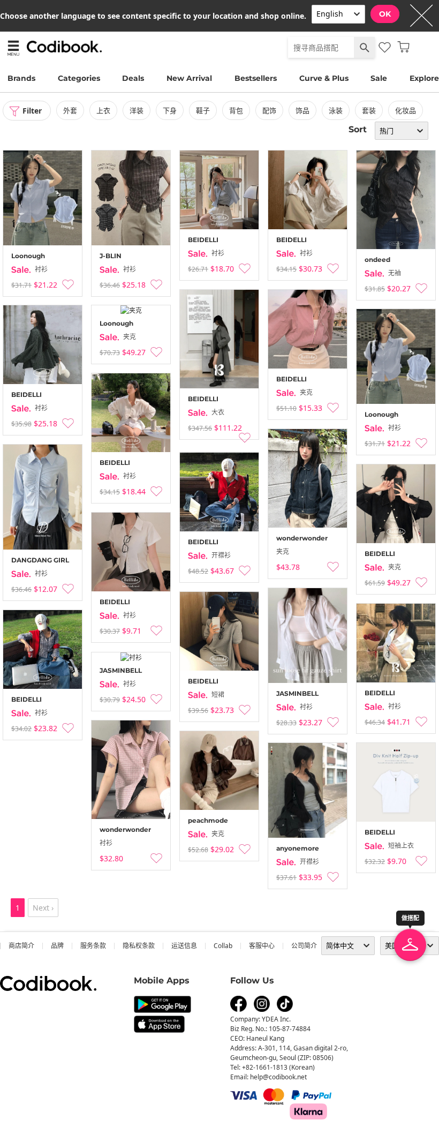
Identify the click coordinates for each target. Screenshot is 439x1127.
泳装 (336, 110)
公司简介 (304, 945)
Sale (378, 78)
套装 (369, 110)
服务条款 (93, 945)
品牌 (57, 945)
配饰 (269, 110)
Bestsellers (255, 78)
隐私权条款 (139, 945)
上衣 (103, 110)
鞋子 (203, 110)
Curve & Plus (324, 78)
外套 (70, 110)
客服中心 (262, 945)
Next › (43, 908)
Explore (424, 78)
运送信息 (184, 945)
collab (223, 945)
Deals (133, 78)
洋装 (136, 110)
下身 (170, 110)
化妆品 (405, 110)
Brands (21, 78)
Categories (79, 78)
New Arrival (189, 78)
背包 (236, 110)
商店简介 (21, 945)
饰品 (302, 110)
